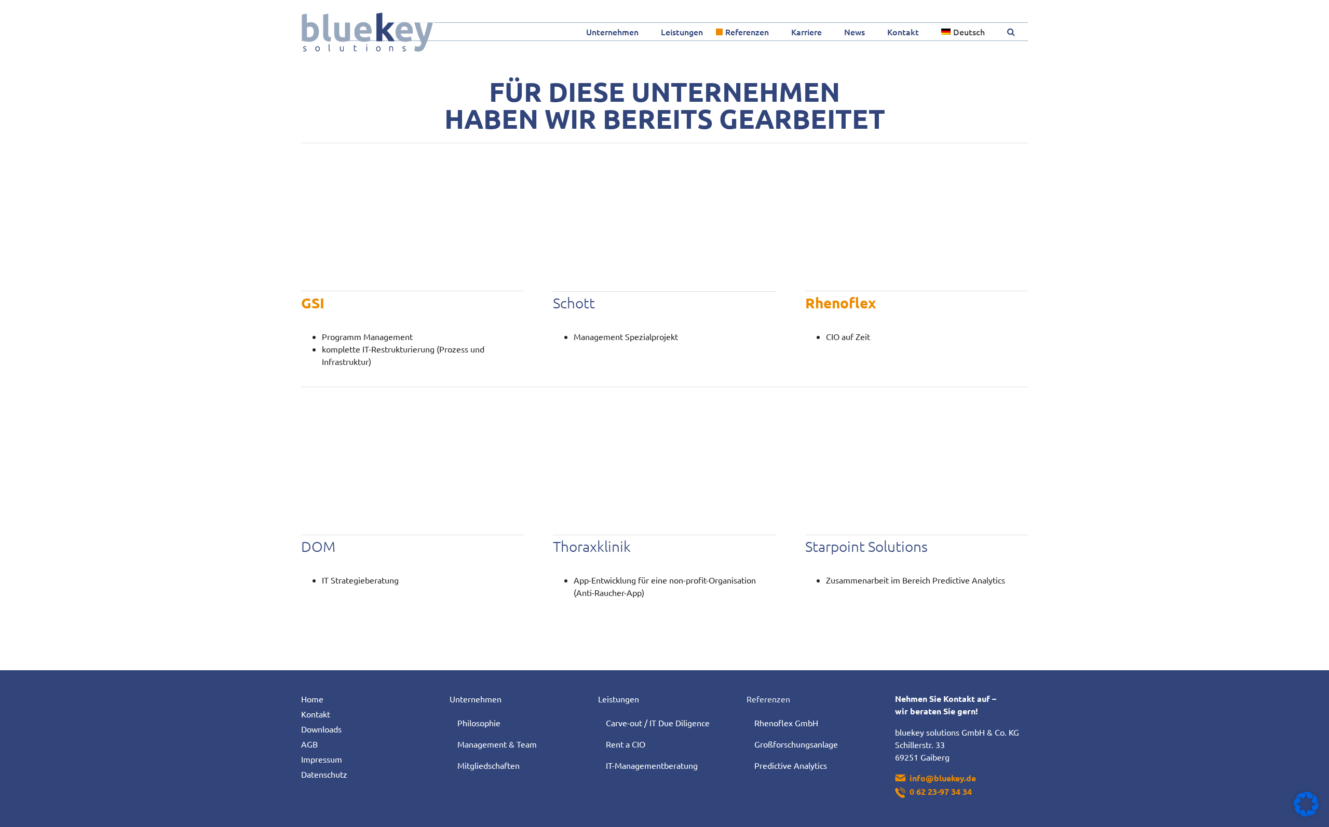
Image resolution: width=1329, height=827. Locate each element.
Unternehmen (475, 699)
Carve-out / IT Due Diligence (658, 722)
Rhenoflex (840, 302)
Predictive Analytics (790, 765)
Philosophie (478, 722)
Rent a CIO (625, 744)
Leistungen (618, 699)
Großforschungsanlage (796, 744)
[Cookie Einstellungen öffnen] (1306, 813)
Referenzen (768, 699)
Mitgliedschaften (488, 765)
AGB (309, 744)
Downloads (321, 729)
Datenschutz (324, 774)
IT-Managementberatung (652, 765)
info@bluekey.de (943, 777)
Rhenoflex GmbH (786, 722)
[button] (1011, 31)
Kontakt (315, 714)
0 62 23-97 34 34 (941, 791)
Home (312, 699)
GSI (312, 302)
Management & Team (497, 744)
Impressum (321, 759)
